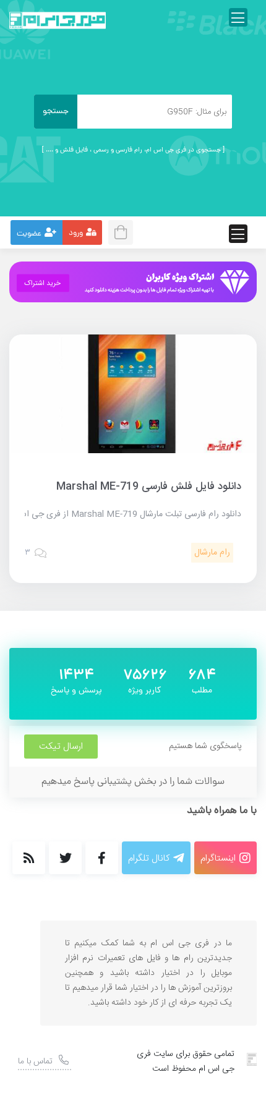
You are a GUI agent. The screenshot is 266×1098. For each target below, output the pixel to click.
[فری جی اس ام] (57, 20)
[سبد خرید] (124, 230)
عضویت (29, 234)
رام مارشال (212, 552)
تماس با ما (35, 1061)
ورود (76, 233)
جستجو (56, 111)
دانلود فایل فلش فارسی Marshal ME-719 (148, 486)
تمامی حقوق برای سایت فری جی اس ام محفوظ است (185, 1061)
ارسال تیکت (61, 746)
